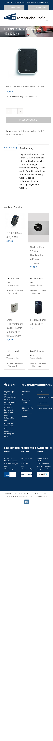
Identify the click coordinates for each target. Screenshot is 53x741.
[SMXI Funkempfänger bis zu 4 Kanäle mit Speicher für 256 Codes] (14, 307)
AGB (40, 391)
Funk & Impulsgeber (27, 131)
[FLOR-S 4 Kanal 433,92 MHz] (14, 221)
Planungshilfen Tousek (26, 409)
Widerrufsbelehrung (43, 397)
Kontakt (25, 416)
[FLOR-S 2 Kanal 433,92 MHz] (38, 307)
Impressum (43, 403)
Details (20, 290)
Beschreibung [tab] (10, 147)
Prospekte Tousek (26, 401)
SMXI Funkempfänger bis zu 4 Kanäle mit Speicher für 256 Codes (15, 328)
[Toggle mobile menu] (47, 21)
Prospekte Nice (26, 392)
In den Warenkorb (28, 120)
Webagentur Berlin (26, 496)
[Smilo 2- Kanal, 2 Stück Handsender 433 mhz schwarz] (38, 228)
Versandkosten (30, 96)
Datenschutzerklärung (43, 408)
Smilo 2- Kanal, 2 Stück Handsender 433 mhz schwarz (38, 255)
